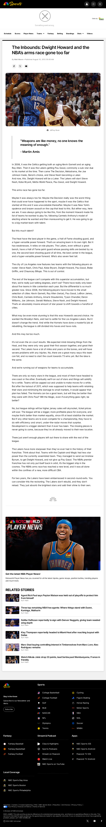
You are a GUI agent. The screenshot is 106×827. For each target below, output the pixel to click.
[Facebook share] (14, 66)
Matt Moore (18, 59)
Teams (39, 34)
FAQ (35, 805)
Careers (15, 805)
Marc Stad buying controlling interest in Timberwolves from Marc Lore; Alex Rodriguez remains (59, 646)
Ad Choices (66, 805)
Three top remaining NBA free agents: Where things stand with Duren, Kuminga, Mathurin (56, 609)
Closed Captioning (26, 805)
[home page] (12, 4)
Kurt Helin (24, 600)
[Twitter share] (20, 66)
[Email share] (26, 66)
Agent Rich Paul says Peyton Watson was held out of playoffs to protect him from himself (59, 596)
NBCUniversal (18, 811)
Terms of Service (39, 807)
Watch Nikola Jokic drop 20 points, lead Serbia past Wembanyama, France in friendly (60, 658)
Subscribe (9, 709)
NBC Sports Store (45, 805)
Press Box (56, 805)
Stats (79, 34)
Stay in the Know (10, 696)
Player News (28, 34)
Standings (70, 34)
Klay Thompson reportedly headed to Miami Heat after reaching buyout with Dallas (60, 633)
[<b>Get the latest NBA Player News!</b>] (53, 543)
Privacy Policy (77, 805)
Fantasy (51, 34)
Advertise (6, 805)
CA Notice (27, 807)
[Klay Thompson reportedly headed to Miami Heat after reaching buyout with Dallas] (12, 635)
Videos (89, 34)
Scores (17, 34)
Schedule (7, 34)
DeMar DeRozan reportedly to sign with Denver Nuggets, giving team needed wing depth (60, 621)
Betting (60, 34)
